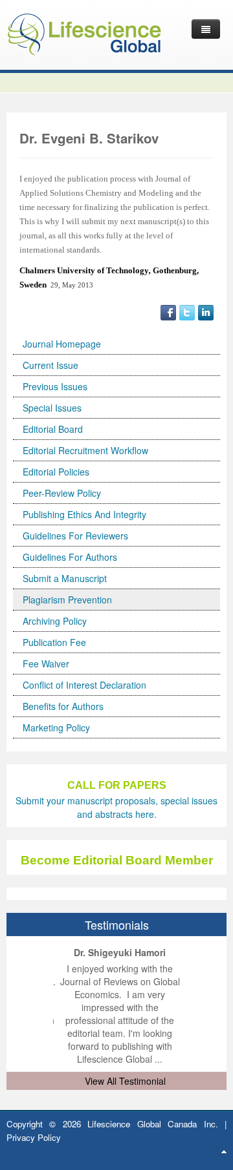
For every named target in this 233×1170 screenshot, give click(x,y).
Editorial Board (53, 429)
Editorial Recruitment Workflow (85, 450)
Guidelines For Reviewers (75, 535)
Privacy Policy (33, 1137)
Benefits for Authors (63, 706)
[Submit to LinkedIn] (206, 311)
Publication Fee (54, 642)
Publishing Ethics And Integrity (84, 514)
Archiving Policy (55, 620)
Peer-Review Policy (62, 492)
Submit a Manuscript (65, 578)
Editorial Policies (56, 471)
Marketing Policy (56, 727)
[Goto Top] (224, 1150)
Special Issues (52, 407)
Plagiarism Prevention (67, 599)
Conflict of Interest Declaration (84, 684)
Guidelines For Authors (70, 556)
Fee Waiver (46, 663)
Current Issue (50, 365)
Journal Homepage (62, 343)
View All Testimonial (125, 1080)
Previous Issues (55, 386)
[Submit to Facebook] (168, 311)
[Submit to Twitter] (187, 311)
